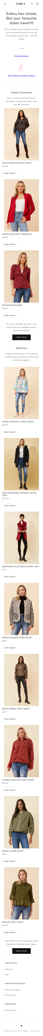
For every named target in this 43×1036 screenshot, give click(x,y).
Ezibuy (11, 1031)
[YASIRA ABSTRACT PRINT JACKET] (21, 393)
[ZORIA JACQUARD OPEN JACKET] (21, 609)
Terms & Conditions (13, 990)
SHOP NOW (21, 337)
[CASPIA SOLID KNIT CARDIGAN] (21, 205)
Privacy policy (35, 1031)
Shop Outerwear (21, 56)
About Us (9, 969)
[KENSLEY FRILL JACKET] (21, 893)
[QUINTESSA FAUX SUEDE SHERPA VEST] (21, 538)
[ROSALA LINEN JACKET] (21, 822)
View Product (9, 173)
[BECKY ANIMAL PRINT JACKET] (21, 680)
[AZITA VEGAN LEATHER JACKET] (21, 134)
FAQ (6, 975)
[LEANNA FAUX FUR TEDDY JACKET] (21, 751)
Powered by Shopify (21, 1031)
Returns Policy (10, 1010)
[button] (4, 3)
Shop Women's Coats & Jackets (21, 75)
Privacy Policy (10, 995)
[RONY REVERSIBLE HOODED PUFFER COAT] (21, 464)
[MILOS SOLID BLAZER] (21, 276)
